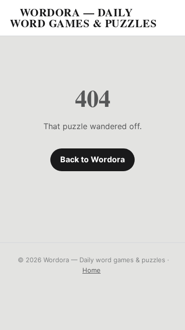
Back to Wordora (92, 159)
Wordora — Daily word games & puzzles (83, 17)
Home (91, 270)
